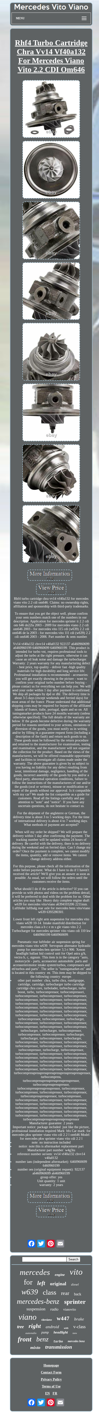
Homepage (51, 1365)
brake (79, 1319)
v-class (79, 1326)
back (77, 1294)
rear (65, 1293)
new (75, 1333)
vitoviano (46, 1319)
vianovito (69, 1309)
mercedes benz (76, 1341)
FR (55, 1393)
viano (28, 1317)
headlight (61, 1332)
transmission (58, 1347)
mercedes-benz (38, 1301)
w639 (29, 1291)
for (28, 1282)
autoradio (31, 1333)
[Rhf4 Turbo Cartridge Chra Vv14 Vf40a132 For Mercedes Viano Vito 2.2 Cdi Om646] (51, 109)
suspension (35, 1308)
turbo (58, 1341)
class (49, 1292)
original (58, 1283)
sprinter (75, 1301)
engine (60, 1275)
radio (54, 1309)
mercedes (35, 1272)
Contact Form (51, 1372)
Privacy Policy (51, 1379)
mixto (35, 1347)
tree (20, 1326)
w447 (63, 1318)
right (35, 1326)
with (66, 1328)
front (24, 1339)
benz (42, 1339)
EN (47, 1393)
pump (45, 1332)
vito (76, 1272)
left (41, 1283)
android (52, 1327)
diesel (75, 1284)
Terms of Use (51, 1386)
